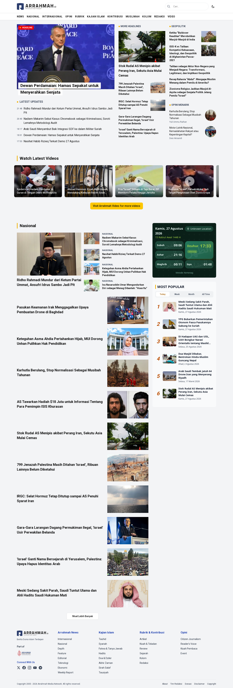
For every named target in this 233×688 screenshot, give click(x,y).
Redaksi (144, 663)
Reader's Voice (188, 643)
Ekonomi (62, 667)
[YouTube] (35, 667)
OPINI (68, 16)
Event (184, 653)
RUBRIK (79, 16)
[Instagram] (29, 667)
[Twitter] (18, 667)
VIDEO (171, 16)
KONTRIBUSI (115, 16)
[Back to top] (226, 681)
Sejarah (144, 653)
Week (177, 294)
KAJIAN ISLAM (96, 16)
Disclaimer (199, 684)
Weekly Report (65, 672)
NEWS (20, 16)
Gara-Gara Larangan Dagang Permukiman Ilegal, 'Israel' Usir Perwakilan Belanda (136, 120)
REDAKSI (159, 16)
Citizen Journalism (191, 639)
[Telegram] (40, 667)
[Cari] (168, 6)
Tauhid (102, 639)
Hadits (102, 653)
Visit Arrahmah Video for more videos (116, 206)
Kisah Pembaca (189, 648)
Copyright (211, 684)
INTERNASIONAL (52, 16)
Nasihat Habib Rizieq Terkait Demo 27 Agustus (51, 141)
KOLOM (146, 16)
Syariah (103, 643)
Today (162, 294)
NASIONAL (33, 16)
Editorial (62, 658)
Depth (61, 648)
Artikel (143, 639)
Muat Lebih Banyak (82, 616)
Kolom (143, 658)
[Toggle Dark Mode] (213, 6)
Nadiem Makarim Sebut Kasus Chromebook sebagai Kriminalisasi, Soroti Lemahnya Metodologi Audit (67, 120)
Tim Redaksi (176, 684)
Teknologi (63, 663)
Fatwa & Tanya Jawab (110, 648)
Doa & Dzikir (105, 658)
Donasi (188, 684)
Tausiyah (103, 672)
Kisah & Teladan (148, 643)
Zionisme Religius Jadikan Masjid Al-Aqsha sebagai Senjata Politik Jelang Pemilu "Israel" (190, 92)
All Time (206, 294)
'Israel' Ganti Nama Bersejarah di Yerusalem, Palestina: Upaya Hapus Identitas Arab (138, 133)
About (165, 684)
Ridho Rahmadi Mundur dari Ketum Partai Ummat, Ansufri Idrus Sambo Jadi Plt (68, 110)
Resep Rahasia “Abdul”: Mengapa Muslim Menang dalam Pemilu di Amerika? (192, 81)
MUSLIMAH (133, 16)
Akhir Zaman (106, 663)
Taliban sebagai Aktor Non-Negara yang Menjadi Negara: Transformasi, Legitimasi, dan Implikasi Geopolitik (192, 70)
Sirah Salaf (105, 667)
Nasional (62, 643)
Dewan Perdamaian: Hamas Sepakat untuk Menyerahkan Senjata (61, 135)
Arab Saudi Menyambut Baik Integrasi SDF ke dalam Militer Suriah (63, 129)
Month (191, 294)
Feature (62, 653)
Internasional (65, 639)
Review (144, 648)
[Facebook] (24, 667)
